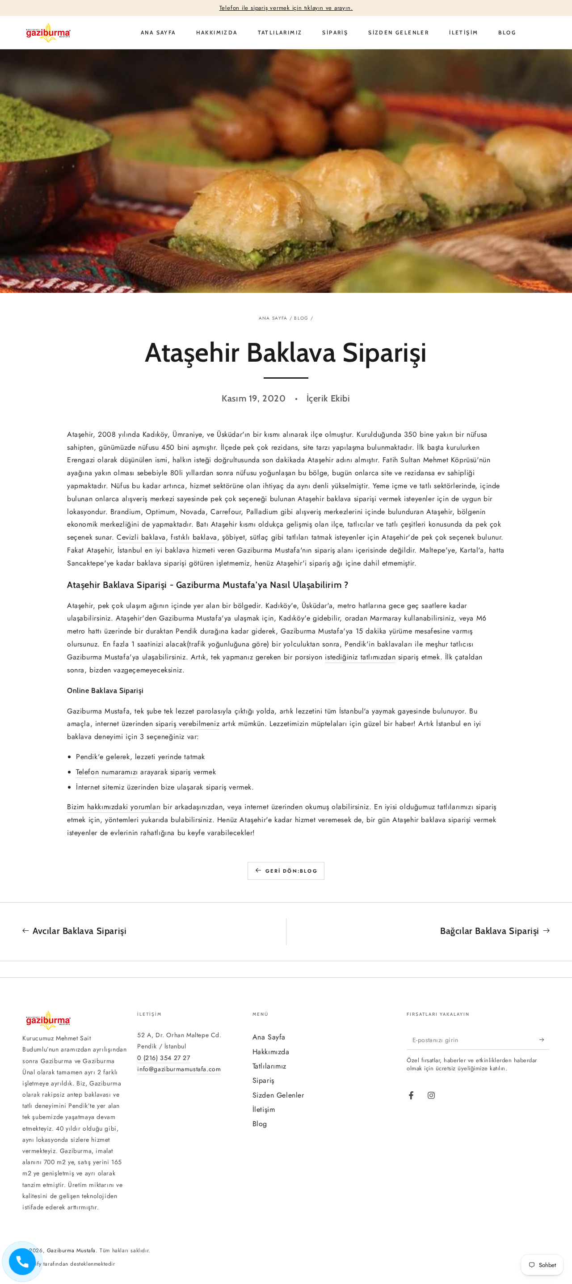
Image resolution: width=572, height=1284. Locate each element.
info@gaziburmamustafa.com (179, 1068)
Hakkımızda (271, 1052)
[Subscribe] (544, 1039)
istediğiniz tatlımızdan (360, 657)
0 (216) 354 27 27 (163, 1057)
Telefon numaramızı (107, 772)
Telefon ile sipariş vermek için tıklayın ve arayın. (286, 8)
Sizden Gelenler (278, 1095)
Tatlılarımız (269, 1066)
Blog (301, 318)
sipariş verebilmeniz (186, 723)
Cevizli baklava (141, 537)
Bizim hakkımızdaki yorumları (114, 807)
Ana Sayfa (273, 318)
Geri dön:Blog (291, 870)
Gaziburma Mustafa (71, 1250)
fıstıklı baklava (194, 537)
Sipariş (263, 1080)
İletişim (263, 1109)
